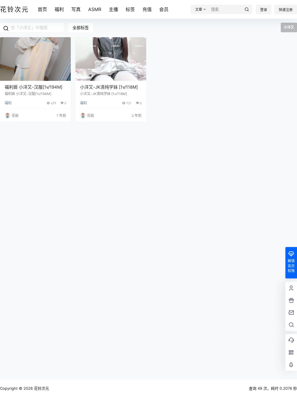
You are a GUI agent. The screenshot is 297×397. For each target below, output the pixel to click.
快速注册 (286, 10)
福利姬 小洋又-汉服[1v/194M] (33, 87)
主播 (113, 9)
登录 (263, 10)
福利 (59, 9)
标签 (130, 9)
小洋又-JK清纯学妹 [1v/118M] (109, 87)
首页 (42, 9)
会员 (164, 9)
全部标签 (81, 27)
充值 (147, 9)
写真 (76, 9)
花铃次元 (41, 388)
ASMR (94, 9)
